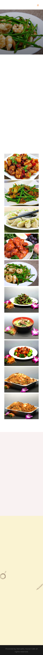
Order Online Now (21, 499)
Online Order (21, 44)
